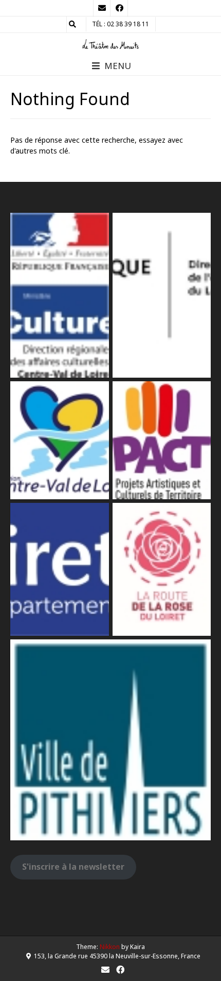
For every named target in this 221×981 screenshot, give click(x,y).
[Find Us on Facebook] (119, 8)
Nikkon (110, 946)
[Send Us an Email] (101, 8)
